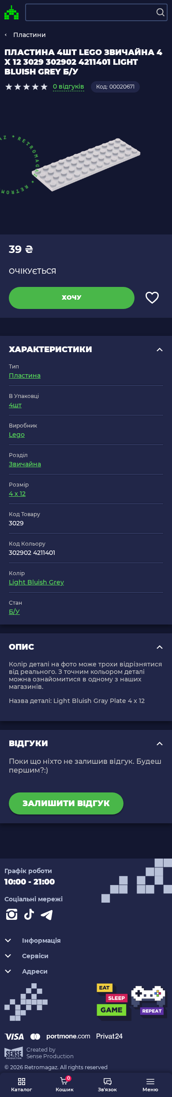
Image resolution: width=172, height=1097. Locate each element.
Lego (17, 435)
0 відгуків (68, 86)
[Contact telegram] (48, 916)
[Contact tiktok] (31, 916)
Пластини (29, 35)
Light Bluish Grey (36, 582)
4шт (15, 405)
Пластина (25, 375)
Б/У (14, 612)
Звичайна (25, 464)
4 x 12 (17, 494)
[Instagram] (13, 916)
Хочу (72, 297)
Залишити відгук (66, 803)
